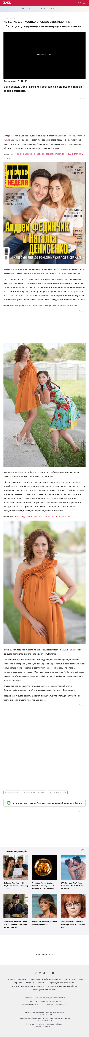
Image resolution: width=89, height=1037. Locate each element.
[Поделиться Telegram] (18, 81)
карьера (18, 982)
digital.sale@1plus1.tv (44, 1020)
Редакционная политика (45, 989)
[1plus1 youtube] (53, 973)
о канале (10, 979)
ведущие (29, 982)
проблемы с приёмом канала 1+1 (46, 979)
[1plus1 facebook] (48, 973)
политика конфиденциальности (28, 986)
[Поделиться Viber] (26, 81)
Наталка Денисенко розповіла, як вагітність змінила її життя (44, 516)
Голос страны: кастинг (12, 9)
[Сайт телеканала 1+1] (7, 3)
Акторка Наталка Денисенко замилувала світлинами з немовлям (46, 305)
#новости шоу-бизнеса (34, 792)
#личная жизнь (12, 792)
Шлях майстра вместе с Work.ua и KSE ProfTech (41, 9)
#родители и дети (58, 792)
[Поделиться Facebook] (22, 81)
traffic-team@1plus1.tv (44, 1026)
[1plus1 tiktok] (44, 973)
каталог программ (74, 979)
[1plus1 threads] (40, 973)
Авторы (41, 982)
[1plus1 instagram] (36, 973)
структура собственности (62, 982)
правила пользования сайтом (62, 986)
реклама (22, 979)
